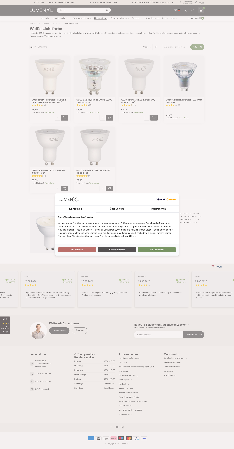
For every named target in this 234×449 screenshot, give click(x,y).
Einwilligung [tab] (75, 209)
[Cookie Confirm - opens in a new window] (166, 199)
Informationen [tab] (158, 209)
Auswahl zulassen (117, 250)
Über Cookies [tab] (117, 209)
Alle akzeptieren (157, 250)
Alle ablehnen (77, 250)
